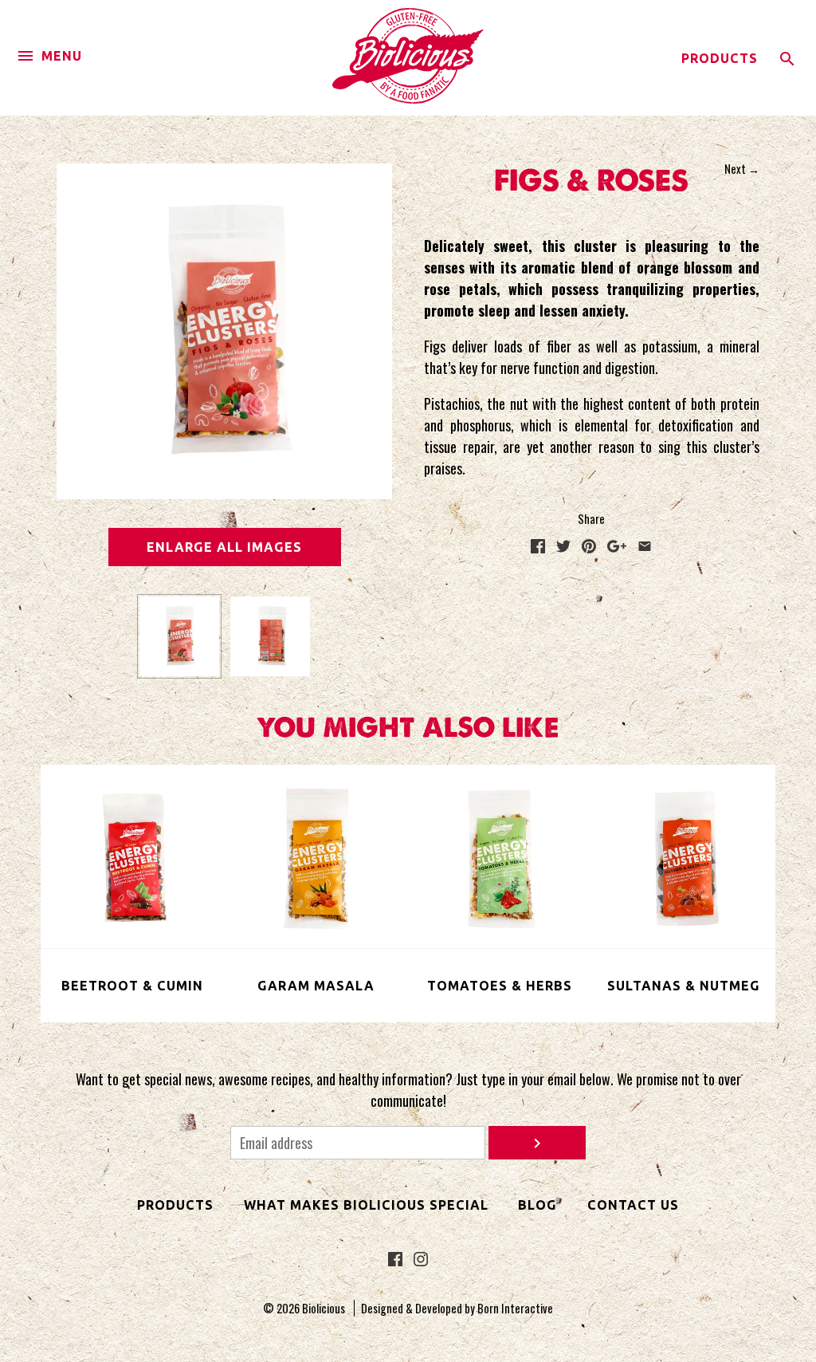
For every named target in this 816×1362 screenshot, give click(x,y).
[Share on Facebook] (538, 547)
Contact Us (633, 1205)
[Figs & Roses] (179, 636)
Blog (537, 1205)
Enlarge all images (224, 547)
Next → (741, 168)
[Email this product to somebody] (645, 547)
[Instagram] (421, 1260)
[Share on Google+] (616, 547)
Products (719, 58)
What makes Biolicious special (366, 1205)
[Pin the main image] (589, 547)
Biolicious (323, 1308)
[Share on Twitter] (563, 547)
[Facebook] (395, 1260)
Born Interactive (515, 1308)
